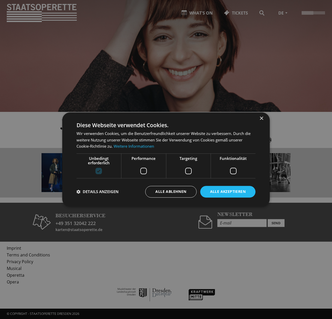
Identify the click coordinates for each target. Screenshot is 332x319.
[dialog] (166, 159)
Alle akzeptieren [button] (228, 191)
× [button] (261, 118)
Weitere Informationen (134, 146)
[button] (98, 191)
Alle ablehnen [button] (170, 191)
